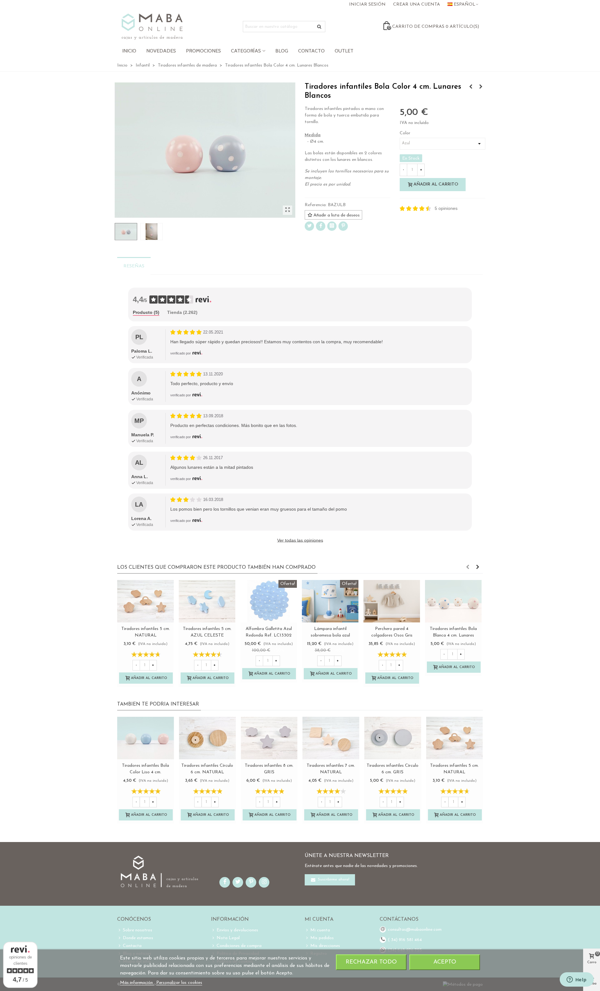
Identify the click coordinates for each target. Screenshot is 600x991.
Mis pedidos (322, 938)
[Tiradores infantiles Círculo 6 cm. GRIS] (392, 738)
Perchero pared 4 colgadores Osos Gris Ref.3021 (391, 635)
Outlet (344, 51)
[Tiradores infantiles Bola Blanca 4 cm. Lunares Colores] (480, 87)
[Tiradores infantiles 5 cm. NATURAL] (145, 601)
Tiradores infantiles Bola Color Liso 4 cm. (145, 769)
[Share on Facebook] (320, 226)
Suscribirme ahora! (333, 879)
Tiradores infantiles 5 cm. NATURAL (145, 632)
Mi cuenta (320, 930)
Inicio (129, 51)
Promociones (203, 51)
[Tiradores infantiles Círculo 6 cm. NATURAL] (207, 738)
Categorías (246, 51)
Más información (137, 982)
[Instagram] (332, 226)
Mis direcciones (325, 946)
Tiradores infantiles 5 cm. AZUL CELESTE (207, 632)
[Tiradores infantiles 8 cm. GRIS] (269, 738)
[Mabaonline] (152, 26)
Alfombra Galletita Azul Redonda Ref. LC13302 (269, 632)
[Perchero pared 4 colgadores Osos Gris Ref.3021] (391, 601)
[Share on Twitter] (309, 226)
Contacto (311, 51)
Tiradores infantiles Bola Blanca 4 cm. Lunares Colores (453, 635)
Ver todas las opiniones (300, 540)
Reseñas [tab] (133, 266)
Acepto (444, 962)
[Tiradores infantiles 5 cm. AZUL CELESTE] (207, 601)
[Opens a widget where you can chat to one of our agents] (576, 980)
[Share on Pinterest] (343, 226)
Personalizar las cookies (179, 982)
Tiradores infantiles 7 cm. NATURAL (331, 769)
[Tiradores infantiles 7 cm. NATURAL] (330, 738)
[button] (467, 567)
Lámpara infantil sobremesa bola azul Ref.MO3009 (330, 635)
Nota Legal (228, 938)
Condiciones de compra (239, 946)
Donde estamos (138, 938)
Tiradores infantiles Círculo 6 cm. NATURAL (207, 769)
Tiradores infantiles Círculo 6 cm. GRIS (392, 769)
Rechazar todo (371, 962)
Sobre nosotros (137, 930)
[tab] (146, 313)
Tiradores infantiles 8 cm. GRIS (269, 769)
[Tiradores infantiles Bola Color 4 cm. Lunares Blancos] (287, 210)
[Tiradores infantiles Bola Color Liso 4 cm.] (470, 87)
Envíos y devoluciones (237, 930)
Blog (281, 51)
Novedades (161, 51)
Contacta (132, 946)
